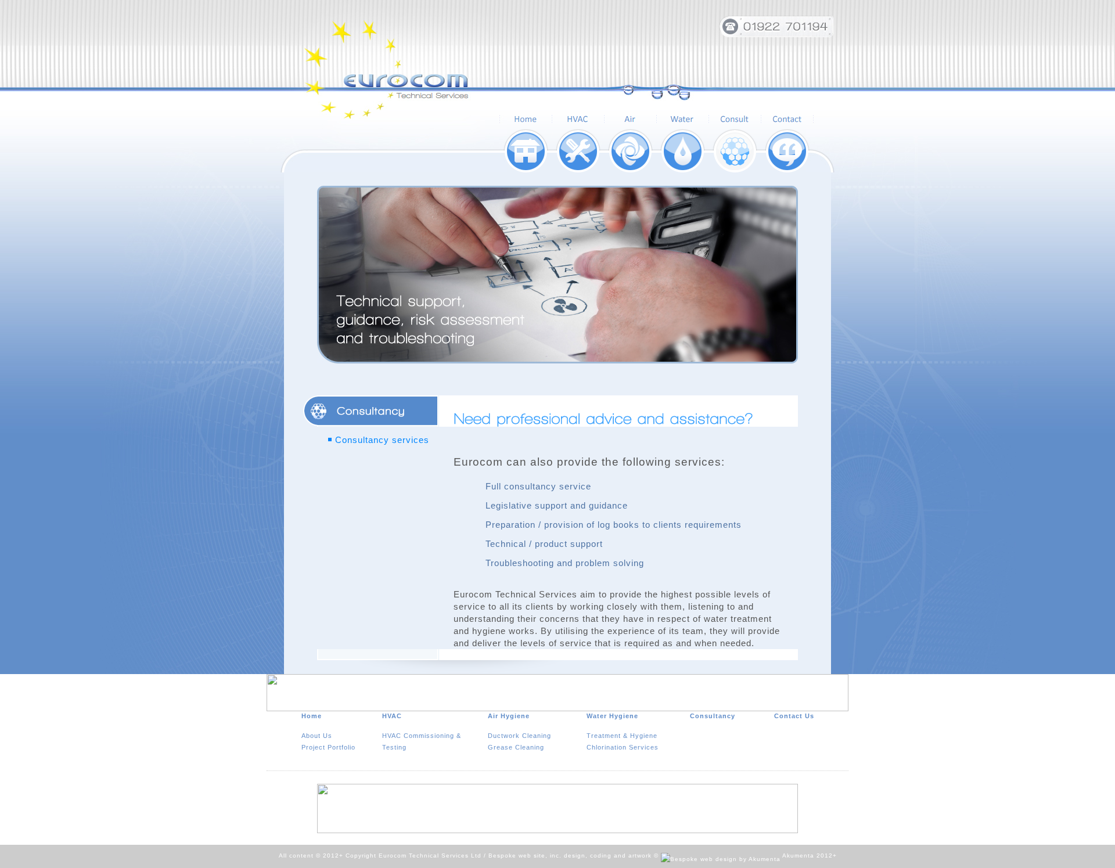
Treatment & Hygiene (622, 735)
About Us (316, 735)
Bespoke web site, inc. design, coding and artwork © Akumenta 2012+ (662, 855)
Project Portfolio (328, 747)
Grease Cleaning (516, 747)
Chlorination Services (623, 747)
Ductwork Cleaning (519, 735)
